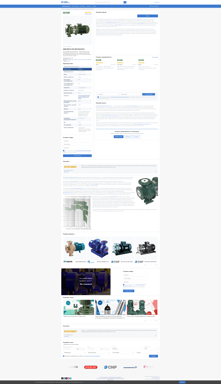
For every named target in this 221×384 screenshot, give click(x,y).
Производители (66, 6)
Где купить (136, 136)
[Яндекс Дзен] (62, 379)
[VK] (64, 379)
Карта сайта (103, 378)
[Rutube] (66, 379)
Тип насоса (113, 347)
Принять (182, 382)
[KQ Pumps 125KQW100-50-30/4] (98, 248)
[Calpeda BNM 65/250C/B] (75, 248)
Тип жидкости (146, 347)
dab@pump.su (157, 2)
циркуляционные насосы (112, 22)
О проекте (99, 378)
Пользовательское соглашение (114, 377)
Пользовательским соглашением (92, 356)
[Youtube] (68, 379)
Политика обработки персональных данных (115, 378)
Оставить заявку (128, 290)
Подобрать (128, 136)
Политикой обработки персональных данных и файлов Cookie (95, 382)
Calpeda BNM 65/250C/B (80, 261)
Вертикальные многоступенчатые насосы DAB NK (79, 59)
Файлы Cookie (110, 379)
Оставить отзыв (88, 13)
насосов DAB (113, 196)
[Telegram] (70, 379)
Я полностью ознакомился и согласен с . (82, 356)
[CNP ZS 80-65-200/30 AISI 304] (146, 248)
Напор (88, 347)
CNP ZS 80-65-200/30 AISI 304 (150, 261)
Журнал (89, 6)
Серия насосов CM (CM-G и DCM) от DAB (74, 316)
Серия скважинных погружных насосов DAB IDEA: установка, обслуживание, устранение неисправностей (110, 317)
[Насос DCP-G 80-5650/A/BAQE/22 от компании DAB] (142, 307)
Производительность (67, 347)
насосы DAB (140, 23)
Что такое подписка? (104, 377)
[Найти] (125, 2)
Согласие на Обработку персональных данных (120, 97)
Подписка (82, 6)
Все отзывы (155, 57)
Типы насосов (75, 6)
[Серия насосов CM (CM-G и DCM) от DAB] (79, 307)
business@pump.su (156, 377)
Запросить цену (118, 136)
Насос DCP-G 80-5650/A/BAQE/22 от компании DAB (141, 316)
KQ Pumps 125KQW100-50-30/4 (103, 261)
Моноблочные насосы (68, 192)
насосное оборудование (132, 106)
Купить (147, 16)
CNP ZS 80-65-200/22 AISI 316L (127, 261)
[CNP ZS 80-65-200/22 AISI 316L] (122, 248)
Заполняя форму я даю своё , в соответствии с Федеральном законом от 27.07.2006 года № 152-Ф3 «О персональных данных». (77, 151)
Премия (94, 6)
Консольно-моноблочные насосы (104, 106)
